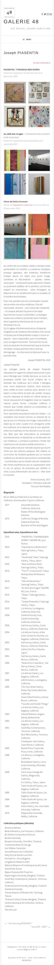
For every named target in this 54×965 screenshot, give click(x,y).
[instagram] (46, 14)
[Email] (49, 14)
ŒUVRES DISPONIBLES (41, 63)
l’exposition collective (22, 204)
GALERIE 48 (21, 21)
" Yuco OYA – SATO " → (40, 926)
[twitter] (44, 14)
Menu (28, 39)
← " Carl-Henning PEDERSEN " (18, 923)
